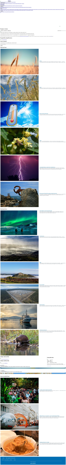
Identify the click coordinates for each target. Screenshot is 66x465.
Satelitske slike (7, 3)
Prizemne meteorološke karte (3, 5)
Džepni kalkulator (4, 9)
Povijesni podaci (2, 4)
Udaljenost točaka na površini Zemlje (59, 9)
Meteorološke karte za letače (10, 5)
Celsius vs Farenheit (9, 9)
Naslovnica (9, 0)
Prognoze (9, 1)
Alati (1, 8)
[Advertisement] (33, 19)
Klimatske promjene (8, 7)
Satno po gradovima (2, 3)
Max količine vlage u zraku (13, 10)
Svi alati (1, 9)
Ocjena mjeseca (13, 7)
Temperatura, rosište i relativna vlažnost (5, 10)
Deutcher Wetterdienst (4, 39)
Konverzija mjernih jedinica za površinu (26, 9)
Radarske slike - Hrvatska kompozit (13, 3)
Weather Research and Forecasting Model (24, 36)
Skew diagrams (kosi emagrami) (18, 5)
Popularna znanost (17, 7)
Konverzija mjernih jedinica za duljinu (16, 9)
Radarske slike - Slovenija (21, 3)
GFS (51, 36)
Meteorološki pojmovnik (23, 7)
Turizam (27, 7)
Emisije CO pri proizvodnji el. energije (28, 10)
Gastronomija (29, 7)
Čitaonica (2, 6)
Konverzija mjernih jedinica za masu (35, 9)
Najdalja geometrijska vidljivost (44, 9)
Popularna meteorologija (3, 7)
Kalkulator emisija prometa (20, 10)
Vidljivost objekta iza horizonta (51, 9)
